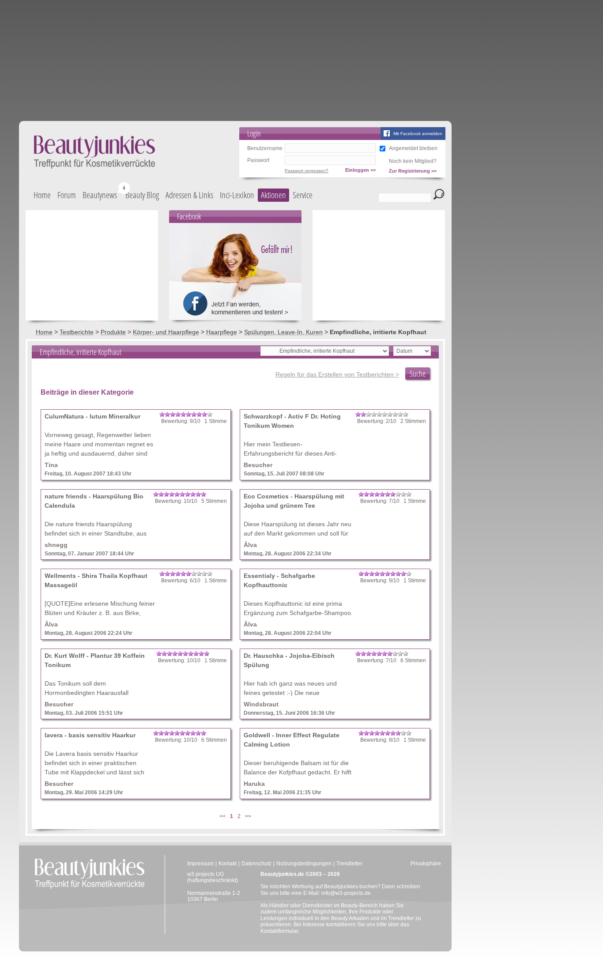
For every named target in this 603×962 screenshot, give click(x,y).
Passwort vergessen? (306, 170)
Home (42, 195)
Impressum (200, 863)
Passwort (258, 160)
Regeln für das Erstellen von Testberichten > (337, 374)
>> (248, 816)
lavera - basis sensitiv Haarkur (90, 735)
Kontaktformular (279, 931)
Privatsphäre (426, 863)
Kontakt (228, 863)
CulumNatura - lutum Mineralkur (92, 416)
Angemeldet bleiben (413, 148)
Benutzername (265, 148)
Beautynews (100, 195)
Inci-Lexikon (237, 195)
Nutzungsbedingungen (304, 863)
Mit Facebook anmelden (417, 133)
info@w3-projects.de (346, 893)
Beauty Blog (142, 195)
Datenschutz (256, 863)
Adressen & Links (189, 195)
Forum (66, 195)
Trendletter (349, 863)
